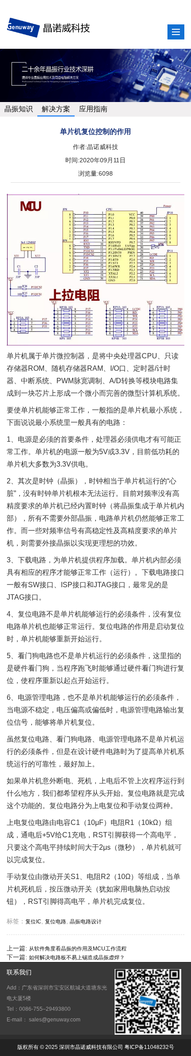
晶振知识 (18, 109)
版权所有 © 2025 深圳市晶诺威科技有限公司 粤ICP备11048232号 (95, 1047)
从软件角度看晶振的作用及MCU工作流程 (78, 949)
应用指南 (93, 109)
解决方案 (56, 109)
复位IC (33, 922)
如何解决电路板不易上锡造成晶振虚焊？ (77, 957)
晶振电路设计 (86, 922)
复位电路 (55, 922)
